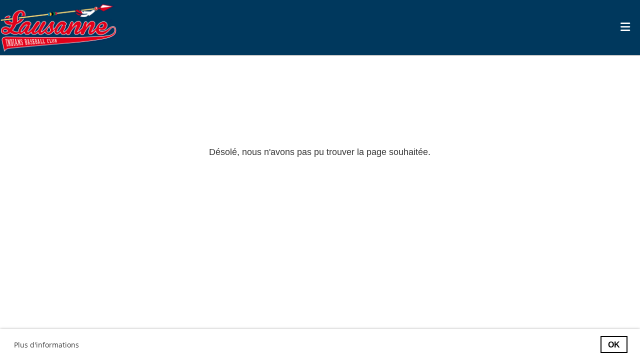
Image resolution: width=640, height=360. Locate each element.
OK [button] (614, 344)
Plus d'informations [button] (46, 345)
